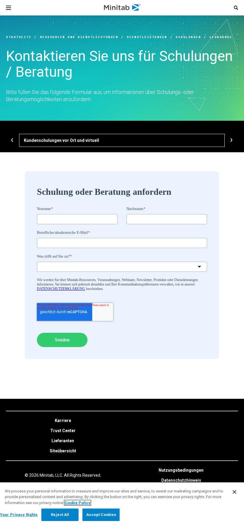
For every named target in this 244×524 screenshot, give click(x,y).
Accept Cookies (101, 514)
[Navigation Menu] (8, 8)
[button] (236, 8)
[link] (63, 420)
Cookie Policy (77, 503)
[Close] (234, 491)
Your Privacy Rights (18, 514)
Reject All (60, 514)
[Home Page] (122, 7)
